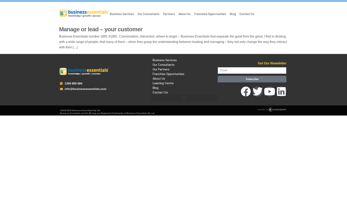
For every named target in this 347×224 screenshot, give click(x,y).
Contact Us (246, 14)
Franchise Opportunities (210, 14)
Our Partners (161, 69)
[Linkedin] (281, 91)
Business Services (122, 14)
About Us (185, 14)
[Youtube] (269, 91)
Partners (169, 14)
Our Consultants (148, 14)
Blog (233, 14)
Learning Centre (163, 83)
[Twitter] (258, 91)
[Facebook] (246, 91)
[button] (184, 98)
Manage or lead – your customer (100, 29)
